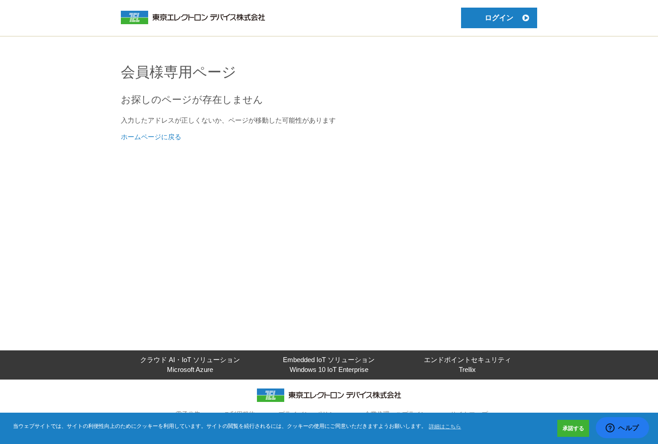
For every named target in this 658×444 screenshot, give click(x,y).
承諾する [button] (573, 428)
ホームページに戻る (151, 137)
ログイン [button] (499, 17)
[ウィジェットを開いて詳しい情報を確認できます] (622, 428)
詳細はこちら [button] (445, 426)
